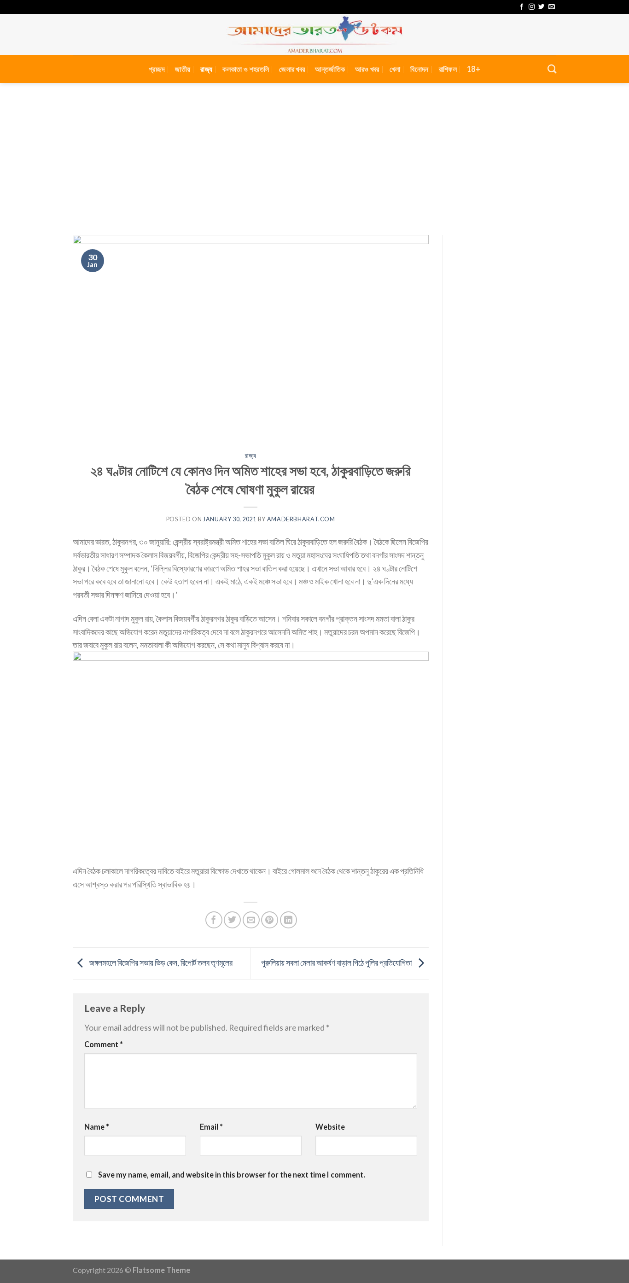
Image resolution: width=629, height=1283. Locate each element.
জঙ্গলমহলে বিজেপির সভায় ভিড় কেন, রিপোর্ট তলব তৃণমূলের (160, 962)
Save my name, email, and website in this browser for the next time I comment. (231, 1174)
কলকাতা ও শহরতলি (245, 68)
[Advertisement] (314, 151)
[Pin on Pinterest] (269, 919)
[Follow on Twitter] (541, 7)
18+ (473, 68)
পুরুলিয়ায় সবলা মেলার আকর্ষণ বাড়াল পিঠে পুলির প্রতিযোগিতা (337, 962)
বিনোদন (419, 68)
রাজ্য (206, 68)
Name (96, 1126)
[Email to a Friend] (251, 919)
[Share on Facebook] (213, 919)
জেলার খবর (292, 68)
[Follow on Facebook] (521, 7)
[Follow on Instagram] (532, 7)
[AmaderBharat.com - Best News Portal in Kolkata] (314, 34)
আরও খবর (367, 68)
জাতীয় (182, 68)
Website (330, 1126)
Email (211, 1126)
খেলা (395, 68)
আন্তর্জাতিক (330, 68)
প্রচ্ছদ (157, 68)
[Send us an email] (551, 7)
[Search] (551, 69)
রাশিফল (448, 68)
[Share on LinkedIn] (288, 919)
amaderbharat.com (301, 519)
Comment (103, 1044)
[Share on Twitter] (232, 919)
